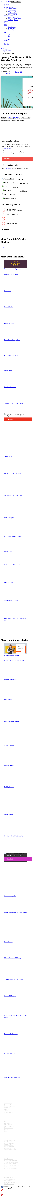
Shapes (17, 72)
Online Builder (7, 168)
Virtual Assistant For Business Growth (15, 979)
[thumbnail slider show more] (1, 247)
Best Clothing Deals (9, 517)
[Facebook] (2, 1188)
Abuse (6, 1110)
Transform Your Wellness (11, 600)
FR (9, 36)
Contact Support (12, 29)
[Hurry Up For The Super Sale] (15, 267)
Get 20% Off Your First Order (12, 473)
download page (7, 148)
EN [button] (5, 32)
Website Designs (12, 10)
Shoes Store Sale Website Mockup (13, 403)
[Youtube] (2, 1190)
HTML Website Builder (13, 17)
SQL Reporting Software (11, 679)
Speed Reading (8, 814)
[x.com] (2, 1192)
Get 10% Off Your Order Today (13, 495)
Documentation (11, 28)
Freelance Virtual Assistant (11, 655)
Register (6, 44)
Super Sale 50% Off (9, 323)
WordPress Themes (12, 11)
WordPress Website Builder (14, 18)
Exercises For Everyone (11, 1034)
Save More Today (9, 456)
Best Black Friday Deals (11, 274)
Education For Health (10, 1053)
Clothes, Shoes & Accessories (12, 565)
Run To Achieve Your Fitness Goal (14, 660)
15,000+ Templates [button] (9, 7)
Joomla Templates (12, 13)
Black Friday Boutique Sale (12, 340)
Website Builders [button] (8, 15)
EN (9, 34)
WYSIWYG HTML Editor (11, 1165)
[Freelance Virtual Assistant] (15, 653)
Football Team (8, 699)
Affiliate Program (9, 1126)
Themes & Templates (10, 1136)
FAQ (5, 1121)
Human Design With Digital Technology (15, 912)
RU (9, 39)
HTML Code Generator (10, 1168)
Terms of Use (8, 1103)
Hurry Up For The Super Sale (12, 269)
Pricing (6, 21)
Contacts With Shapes (10, 996)
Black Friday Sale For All (11, 355)
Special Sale (7, 291)
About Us (7, 1107)
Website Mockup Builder (13, 117)
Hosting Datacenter (9, 765)
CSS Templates (8, 1145)
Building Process (9, 787)
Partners (6, 1109)
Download (6, 4)
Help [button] (5, 25)
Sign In (6, 40)
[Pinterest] (2, 1195)
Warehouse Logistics (10, 896)
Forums (6, 22)
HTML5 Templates (9, 1148)
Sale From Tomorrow (10, 387)
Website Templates (12, 8)
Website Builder (8, 1159)
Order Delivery (8, 942)
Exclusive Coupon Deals (11, 582)
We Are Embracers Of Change (12, 958)
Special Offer (8, 551)
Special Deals (8, 370)
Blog (5, 24)
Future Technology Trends (11, 721)
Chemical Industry (9, 745)
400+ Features (7, 6)
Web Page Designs (9, 1179)
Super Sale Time (8, 307)
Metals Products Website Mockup (13, 1077)
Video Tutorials (11, 27)
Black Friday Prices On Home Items (14, 536)
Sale (21, 72)
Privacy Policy (8, 1104)
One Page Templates (10, 1149)
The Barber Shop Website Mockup (14, 836)
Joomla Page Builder (13, 20)
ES (8, 37)
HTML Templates (12, 14)
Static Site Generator (10, 1167)
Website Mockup (9, 1184)
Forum (6, 1129)
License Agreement (9, 1106)
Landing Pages (8, 1180)
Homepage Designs (9, 1182)
